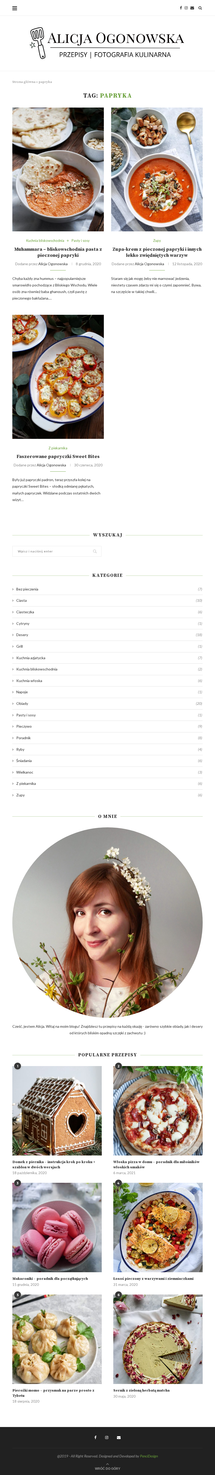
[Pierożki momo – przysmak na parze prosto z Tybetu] (57, 1339)
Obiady (109, 703)
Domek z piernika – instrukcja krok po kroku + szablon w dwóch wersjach (53, 1165)
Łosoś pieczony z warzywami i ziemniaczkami (153, 1278)
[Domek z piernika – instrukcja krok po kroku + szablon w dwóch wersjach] (57, 1110)
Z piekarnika (58, 448)
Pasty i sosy (81, 241)
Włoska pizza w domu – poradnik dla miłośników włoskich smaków (156, 1165)
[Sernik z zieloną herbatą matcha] (158, 1339)
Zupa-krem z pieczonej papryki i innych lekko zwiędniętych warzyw (157, 252)
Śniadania (109, 760)
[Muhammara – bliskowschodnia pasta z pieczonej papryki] (58, 169)
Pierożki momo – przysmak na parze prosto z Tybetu (53, 1393)
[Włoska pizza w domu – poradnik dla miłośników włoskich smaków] (158, 1110)
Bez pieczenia (109, 589)
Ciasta (109, 600)
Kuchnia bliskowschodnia (45, 241)
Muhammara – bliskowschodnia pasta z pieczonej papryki (58, 252)
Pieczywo (109, 726)
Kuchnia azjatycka (109, 658)
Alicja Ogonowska (53, 264)
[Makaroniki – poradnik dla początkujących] (57, 1227)
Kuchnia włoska (109, 680)
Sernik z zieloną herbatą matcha (141, 1390)
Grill (109, 646)
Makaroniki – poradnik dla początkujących (50, 1278)
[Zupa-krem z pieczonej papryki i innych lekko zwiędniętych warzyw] (157, 169)
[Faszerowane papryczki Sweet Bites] (58, 377)
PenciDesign (149, 1456)
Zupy (157, 241)
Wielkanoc (109, 772)
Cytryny (109, 623)
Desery (109, 634)
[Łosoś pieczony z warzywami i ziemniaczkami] (158, 1227)
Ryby (109, 749)
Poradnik (109, 738)
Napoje (109, 692)
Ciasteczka (109, 612)
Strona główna (23, 82)
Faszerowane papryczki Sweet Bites (58, 457)
